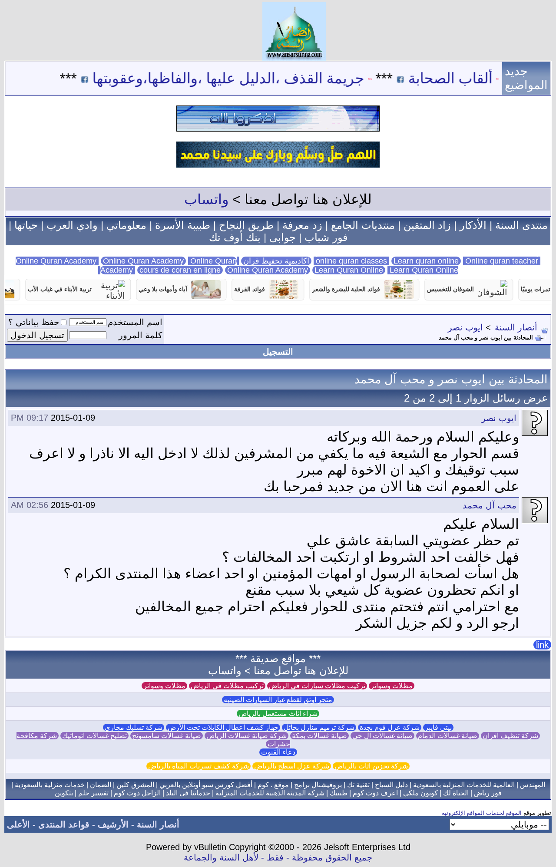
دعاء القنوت (278, 752)
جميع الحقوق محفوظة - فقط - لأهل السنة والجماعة (278, 857)
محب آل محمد (489, 505)
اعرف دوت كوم (375, 793)
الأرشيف (113, 824)
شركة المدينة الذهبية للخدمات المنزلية (269, 793)
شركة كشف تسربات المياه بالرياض (198, 766)
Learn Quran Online (348, 270)
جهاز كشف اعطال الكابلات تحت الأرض (223, 727)
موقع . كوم (273, 784)
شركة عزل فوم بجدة (389, 727)
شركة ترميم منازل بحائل (319, 727)
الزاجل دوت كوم (137, 793)
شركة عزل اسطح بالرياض (291, 766)
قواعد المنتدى (63, 824)
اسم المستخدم (135, 322)
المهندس (532, 784)
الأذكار (473, 225)
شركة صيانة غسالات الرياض (246, 735)
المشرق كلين (135, 784)
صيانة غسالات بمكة (319, 735)
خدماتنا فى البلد (188, 793)
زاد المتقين (427, 225)
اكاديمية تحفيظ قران (276, 261)
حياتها (26, 225)
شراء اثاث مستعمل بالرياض (278, 713)
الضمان (100, 784)
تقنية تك (358, 784)
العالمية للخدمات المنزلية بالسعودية (464, 784)
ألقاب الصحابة (470, 78)
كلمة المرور (140, 335)
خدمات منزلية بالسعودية (50, 784)
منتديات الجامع (363, 225)
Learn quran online (426, 261)
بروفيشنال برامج (318, 784)
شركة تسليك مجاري (133, 727)
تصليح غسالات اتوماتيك (94, 735)
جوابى (282, 237)
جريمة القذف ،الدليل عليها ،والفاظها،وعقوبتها (248, 78)
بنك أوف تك (235, 237)
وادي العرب (72, 225)
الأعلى (18, 824)
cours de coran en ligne (180, 270)
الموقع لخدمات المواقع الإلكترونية (482, 813)
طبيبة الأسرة (182, 225)
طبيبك (339, 793)
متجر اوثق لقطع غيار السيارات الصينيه (278, 699)
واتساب (206, 199)
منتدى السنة (521, 225)
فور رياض (488, 793)
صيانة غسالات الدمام (447, 735)
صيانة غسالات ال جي (382, 735)
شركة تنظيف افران (510, 735)
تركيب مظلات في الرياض (227, 685)
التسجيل (278, 351)
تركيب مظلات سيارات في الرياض (317, 685)
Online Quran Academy (143, 261)
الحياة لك (456, 793)
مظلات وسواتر (391, 685)
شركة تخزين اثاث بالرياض (371, 766)
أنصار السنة (516, 327)
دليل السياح (391, 784)
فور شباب (326, 237)
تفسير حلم (93, 793)
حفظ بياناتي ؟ (33, 322)
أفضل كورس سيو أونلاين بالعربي (205, 784)
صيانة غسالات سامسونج (166, 735)
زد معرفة (302, 225)
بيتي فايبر (438, 727)
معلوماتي (126, 225)
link (542, 644)
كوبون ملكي (420, 793)
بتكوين (64, 793)
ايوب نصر (465, 327)
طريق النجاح (246, 225)
